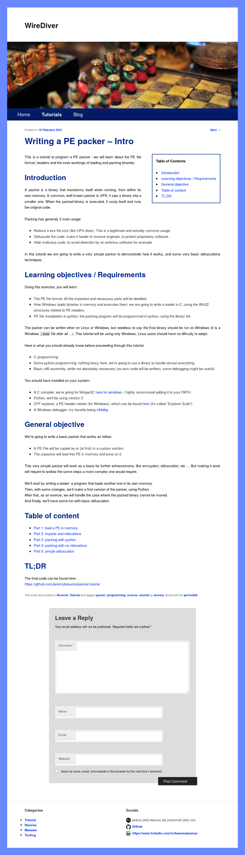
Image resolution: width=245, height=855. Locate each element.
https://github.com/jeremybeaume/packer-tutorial (62, 583)
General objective (175, 184)
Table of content (173, 190)
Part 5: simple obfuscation (54, 551)
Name (62, 711)
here (145, 403)
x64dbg (102, 409)
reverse (132, 595)
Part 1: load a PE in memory (56, 527)
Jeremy (158, 595)
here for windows (108, 392)
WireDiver (41, 25)
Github (137, 826)
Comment (66, 645)
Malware (31, 830)
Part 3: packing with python (55, 539)
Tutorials (52, 114)
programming (116, 595)
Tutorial (75, 595)
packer (101, 595)
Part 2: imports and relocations (57, 533)
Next (215, 130)
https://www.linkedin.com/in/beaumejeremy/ (165, 833)
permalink (191, 595)
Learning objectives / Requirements (188, 178)
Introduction (170, 172)
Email (62, 734)
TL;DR (166, 195)
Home (23, 114)
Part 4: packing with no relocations (60, 545)
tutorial (144, 595)
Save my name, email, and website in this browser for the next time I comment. (111, 771)
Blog (78, 114)
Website (64, 758)
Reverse (62, 595)
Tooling (30, 835)
